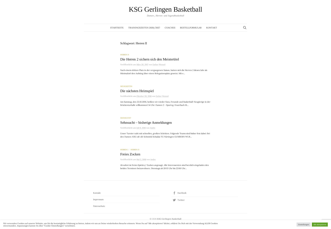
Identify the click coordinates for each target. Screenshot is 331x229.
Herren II (124, 54)
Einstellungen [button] (303, 224)
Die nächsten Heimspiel (137, 91)
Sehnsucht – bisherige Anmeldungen (146, 123)
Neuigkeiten (126, 86)
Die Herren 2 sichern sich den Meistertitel (149, 59)
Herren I (124, 149)
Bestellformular (191, 27)
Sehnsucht (125, 118)
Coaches (170, 27)
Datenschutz (99, 206)
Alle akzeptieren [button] (319, 224)
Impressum (98, 199)
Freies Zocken (130, 154)
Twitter (181, 200)
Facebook (182, 193)
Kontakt (211, 27)
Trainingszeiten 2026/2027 (144, 27)
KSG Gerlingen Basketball (165, 9)
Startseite (117, 27)
